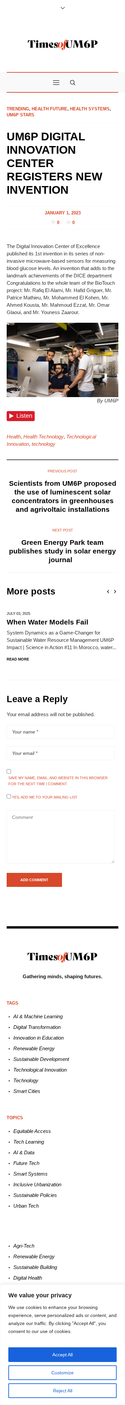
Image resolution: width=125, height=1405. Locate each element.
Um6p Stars (20, 114)
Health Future (49, 108)
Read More (18, 659)
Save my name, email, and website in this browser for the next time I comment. (58, 781)
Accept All (62, 1354)
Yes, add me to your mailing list (44, 797)
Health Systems (90, 108)
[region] (62, 1344)
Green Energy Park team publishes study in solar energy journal (62, 550)
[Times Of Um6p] (63, 45)
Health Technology (43, 436)
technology (43, 444)
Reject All (62, 1390)
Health (14, 436)
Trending (18, 108)
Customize (62, 1372)
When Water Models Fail (47, 622)
